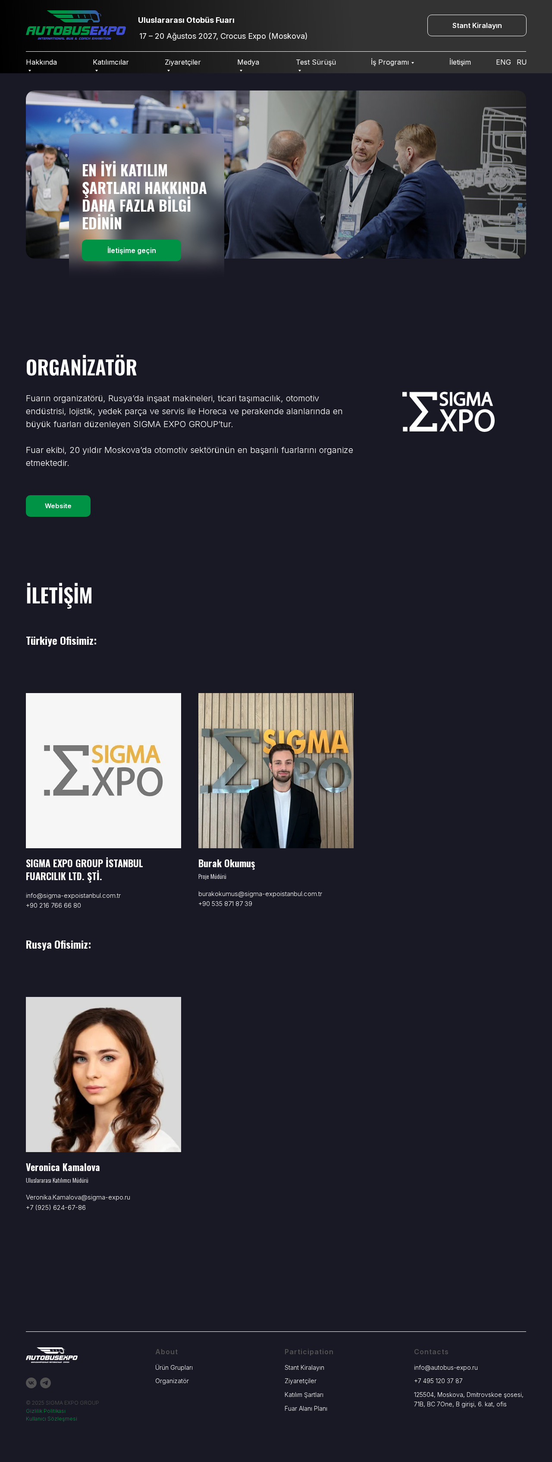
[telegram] (45, 1383)
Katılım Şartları (304, 1394)
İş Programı (390, 62)
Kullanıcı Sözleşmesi (51, 1418)
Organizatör (172, 1380)
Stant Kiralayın (304, 1367)
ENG (503, 62)
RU (522, 62)
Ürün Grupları (174, 1367)
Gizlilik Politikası (46, 1411)
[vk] (31, 1383)
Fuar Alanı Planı (306, 1408)
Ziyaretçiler (301, 1380)
